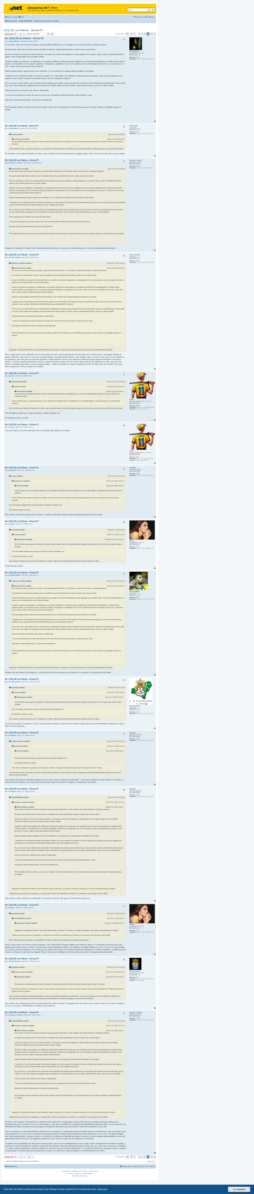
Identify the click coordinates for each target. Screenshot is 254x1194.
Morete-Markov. (134, 51)
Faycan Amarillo (134, 971)
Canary (14, 134)
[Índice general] (15, 8)
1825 (137, 260)
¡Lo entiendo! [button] (239, 1189)
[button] (127, 34)
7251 (137, 547)
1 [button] (134, 34)
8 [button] (145, 34)
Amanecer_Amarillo (135, 160)
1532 (137, 597)
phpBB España (88, 1173)
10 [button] (151, 34)
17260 (138, 473)
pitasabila (132, 467)
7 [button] (142, 34)
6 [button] (139, 34)
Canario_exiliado (134, 254)
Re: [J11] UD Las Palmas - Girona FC (24, 38)
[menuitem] (21, 17)
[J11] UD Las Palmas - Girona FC (23, 30)
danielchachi (133, 125)
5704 (137, 57)
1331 (137, 132)
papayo (131, 540)
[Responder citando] (124, 39)
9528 (137, 405)
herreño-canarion (134, 706)
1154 (137, 712)
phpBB (74, 1171)
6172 (137, 977)
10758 (138, 166)
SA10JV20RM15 (134, 591)
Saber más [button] (102, 1189)
